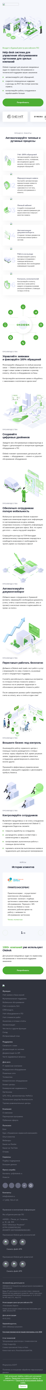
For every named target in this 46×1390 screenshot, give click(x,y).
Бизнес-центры (9, 1084)
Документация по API (11, 1053)
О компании (8, 1113)
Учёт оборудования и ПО (13, 1014)
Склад (5, 1032)
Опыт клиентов (9, 1137)
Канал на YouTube (10, 1148)
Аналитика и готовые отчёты (14, 1021)
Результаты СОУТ (10, 1365)
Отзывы (6, 1152)
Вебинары (7, 1140)
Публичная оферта (10, 1120)
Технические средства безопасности (18, 1099)
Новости (6, 1177)
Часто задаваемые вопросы (14, 1057)
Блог (4, 1129)
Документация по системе (13, 1049)
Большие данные (10, 1164)
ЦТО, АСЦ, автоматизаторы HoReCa (18, 1096)
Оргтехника (7, 1092)
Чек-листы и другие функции (14, 1028)
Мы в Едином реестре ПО (13, 1214)
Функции (6, 991)
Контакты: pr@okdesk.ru (12, 1173)
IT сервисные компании (12, 1066)
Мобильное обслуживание (13, 1002)
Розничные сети (9, 1073)
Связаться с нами (10, 1045)
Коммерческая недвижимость (15, 1088)
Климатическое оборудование (15, 1081)
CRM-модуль (8, 1010)
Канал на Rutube (10, 1144)
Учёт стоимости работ (12, 1017)
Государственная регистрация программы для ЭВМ (22, 1332)
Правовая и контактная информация (19, 1210)
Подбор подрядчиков (11, 1161)
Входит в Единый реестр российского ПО (21, 48)
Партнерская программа (13, 1116)
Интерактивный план (11, 1036)
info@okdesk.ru (9, 1196)
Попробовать (23, 102)
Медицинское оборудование (14, 1069)
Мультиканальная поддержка (15, 999)
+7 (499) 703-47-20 (10, 1200)
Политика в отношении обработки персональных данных (23, 1371)
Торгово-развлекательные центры (17, 1103)
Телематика (7, 1077)
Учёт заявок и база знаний (13, 995)
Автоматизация (9, 1025)
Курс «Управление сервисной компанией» (20, 1133)
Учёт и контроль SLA (11, 1006)
